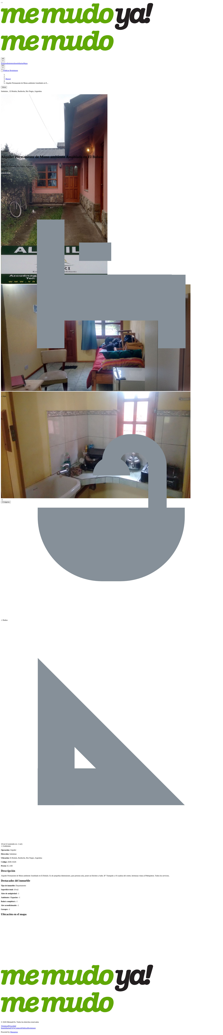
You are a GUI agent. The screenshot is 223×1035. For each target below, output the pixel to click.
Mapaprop (14, 1032)
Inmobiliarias (18, 63)
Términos (4, 1026)
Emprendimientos (7, 63)
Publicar (6, 70)
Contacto (18, 1028)
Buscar (8, 79)
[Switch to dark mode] (2, 70)
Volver (4, 87)
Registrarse (13, 70)
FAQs (12, 1028)
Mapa (25, 63)
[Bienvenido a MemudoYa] (2, 2)
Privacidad (12, 1026)
